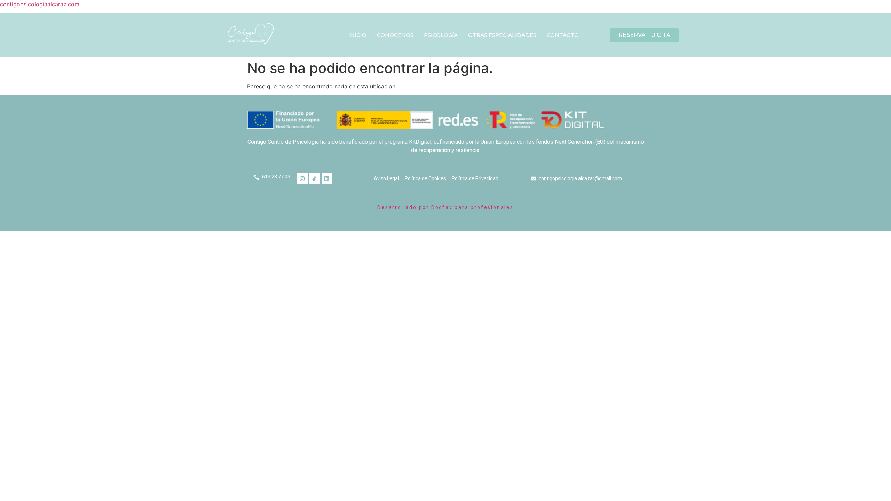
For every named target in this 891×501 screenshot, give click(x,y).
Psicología (441, 35)
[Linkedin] (327, 178)
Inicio (357, 35)
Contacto (563, 35)
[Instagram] (302, 178)
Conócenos (395, 35)
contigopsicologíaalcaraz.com (39, 4)
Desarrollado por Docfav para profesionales (445, 207)
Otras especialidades (502, 35)
